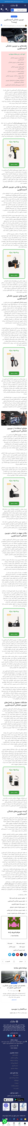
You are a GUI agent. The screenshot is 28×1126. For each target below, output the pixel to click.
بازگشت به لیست (14, 961)
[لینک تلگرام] (9, 954)
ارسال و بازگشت (14, 1086)
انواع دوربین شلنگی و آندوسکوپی (16, 901)
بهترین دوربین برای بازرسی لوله (17, 898)
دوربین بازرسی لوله (20, 943)
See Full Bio (15, 936)
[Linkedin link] (13, 954)
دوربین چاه (10, 943)
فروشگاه (16, 1080)
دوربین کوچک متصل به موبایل (17, 907)
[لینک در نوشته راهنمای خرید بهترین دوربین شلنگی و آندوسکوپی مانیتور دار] (14, 977)
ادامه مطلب (14, 1000)
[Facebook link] (25, 954)
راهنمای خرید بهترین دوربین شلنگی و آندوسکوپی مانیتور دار (14, 987)
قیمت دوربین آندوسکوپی (19, 950)
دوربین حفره (22, 947)
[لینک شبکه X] (21, 954)
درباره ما (16, 1083)
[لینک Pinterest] (17, 954)
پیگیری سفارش (14, 1058)
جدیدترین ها (14, 16)
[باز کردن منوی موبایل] (25, 5)
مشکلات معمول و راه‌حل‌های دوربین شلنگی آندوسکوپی (15, 81)
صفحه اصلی (15, 1055)
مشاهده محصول (14, 164)
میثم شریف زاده (20, 26)
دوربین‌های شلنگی (18, 123)
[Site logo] (14, 5)
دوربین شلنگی (18, 435)
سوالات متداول (14, 1068)
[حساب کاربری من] (2, 5)
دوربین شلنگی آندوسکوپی (20, 302)
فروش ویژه (15, 1075)
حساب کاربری (15, 1066)
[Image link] (14, 1021)
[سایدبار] (26, 340)
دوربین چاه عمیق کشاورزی (18, 904)
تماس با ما (16, 1088)
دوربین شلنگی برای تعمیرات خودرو (16, 913)
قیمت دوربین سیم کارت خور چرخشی (16, 910)
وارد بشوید (12, 1013)
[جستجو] (12, 10)
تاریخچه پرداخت (14, 1063)
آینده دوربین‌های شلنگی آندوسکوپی (14, 85)
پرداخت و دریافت (14, 1060)
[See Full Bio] (10, 936)
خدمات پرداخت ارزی (14, 1078)
